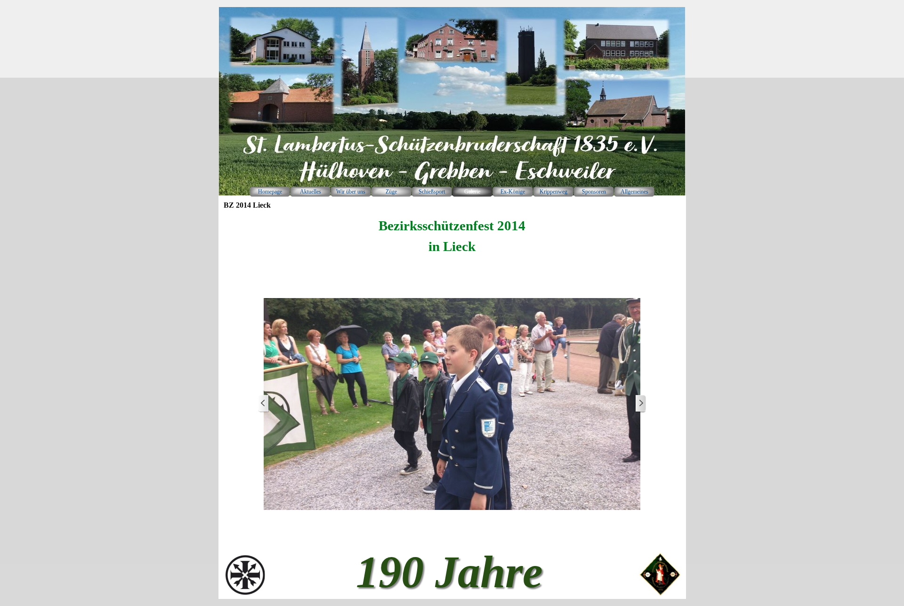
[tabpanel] (452, 236)
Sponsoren (594, 191)
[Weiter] (640, 403)
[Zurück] (263, 403)
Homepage (270, 191)
